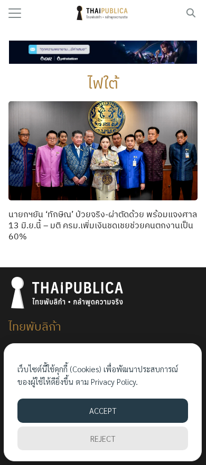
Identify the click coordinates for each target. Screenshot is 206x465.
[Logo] (103, 13)
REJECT (102, 438)
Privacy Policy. (114, 381)
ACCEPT (102, 410)
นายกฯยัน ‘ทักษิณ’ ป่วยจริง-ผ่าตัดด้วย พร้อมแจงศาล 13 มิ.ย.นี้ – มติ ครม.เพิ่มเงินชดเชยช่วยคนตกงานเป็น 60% (102, 225)
